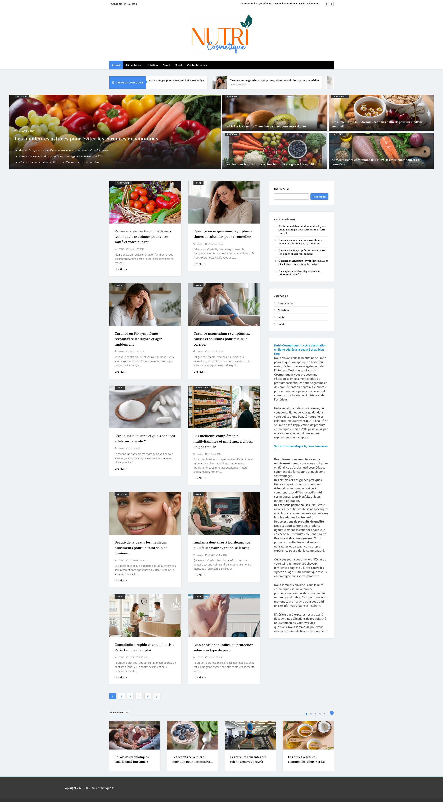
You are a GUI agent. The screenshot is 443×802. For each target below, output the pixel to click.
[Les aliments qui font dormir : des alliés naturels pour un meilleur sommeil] (381, 113)
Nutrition (152, 65)
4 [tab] (320, 714)
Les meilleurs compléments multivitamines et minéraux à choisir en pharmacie (223, 441)
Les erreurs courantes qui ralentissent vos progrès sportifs (248, 762)
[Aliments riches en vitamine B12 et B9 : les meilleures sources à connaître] (381, 151)
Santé (166, 65)
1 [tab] (306, 714)
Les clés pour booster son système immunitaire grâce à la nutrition (271, 164)
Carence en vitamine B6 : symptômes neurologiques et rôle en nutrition (61, 156)
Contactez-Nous (197, 65)
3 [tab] (315, 714)
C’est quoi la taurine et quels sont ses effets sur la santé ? (300, 273)
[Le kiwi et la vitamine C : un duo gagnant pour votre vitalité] (274, 113)
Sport (178, 65)
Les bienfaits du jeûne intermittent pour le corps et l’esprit (84, 138)
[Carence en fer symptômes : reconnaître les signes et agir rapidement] (295, 82)
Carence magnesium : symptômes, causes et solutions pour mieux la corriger (276, 3)
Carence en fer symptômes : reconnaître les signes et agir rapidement (138, 339)
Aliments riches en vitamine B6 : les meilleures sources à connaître (58, 162)
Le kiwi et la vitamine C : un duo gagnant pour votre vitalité (265, 126)
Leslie (121, 249)
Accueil (116, 65)
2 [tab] (311, 714)
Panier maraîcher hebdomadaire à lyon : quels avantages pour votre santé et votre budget (143, 236)
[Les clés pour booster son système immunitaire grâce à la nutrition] (274, 151)
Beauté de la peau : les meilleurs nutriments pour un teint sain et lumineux (63, 150)
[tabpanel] (135, 746)
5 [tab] (324, 714)
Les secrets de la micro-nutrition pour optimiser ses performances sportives (192, 762)
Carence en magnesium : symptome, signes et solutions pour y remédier (236, 80)
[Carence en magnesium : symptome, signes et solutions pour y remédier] (181, 82)
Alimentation (134, 65)
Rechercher (282, 188)
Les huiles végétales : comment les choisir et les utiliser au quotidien (306, 762)
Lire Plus (120, 269)
